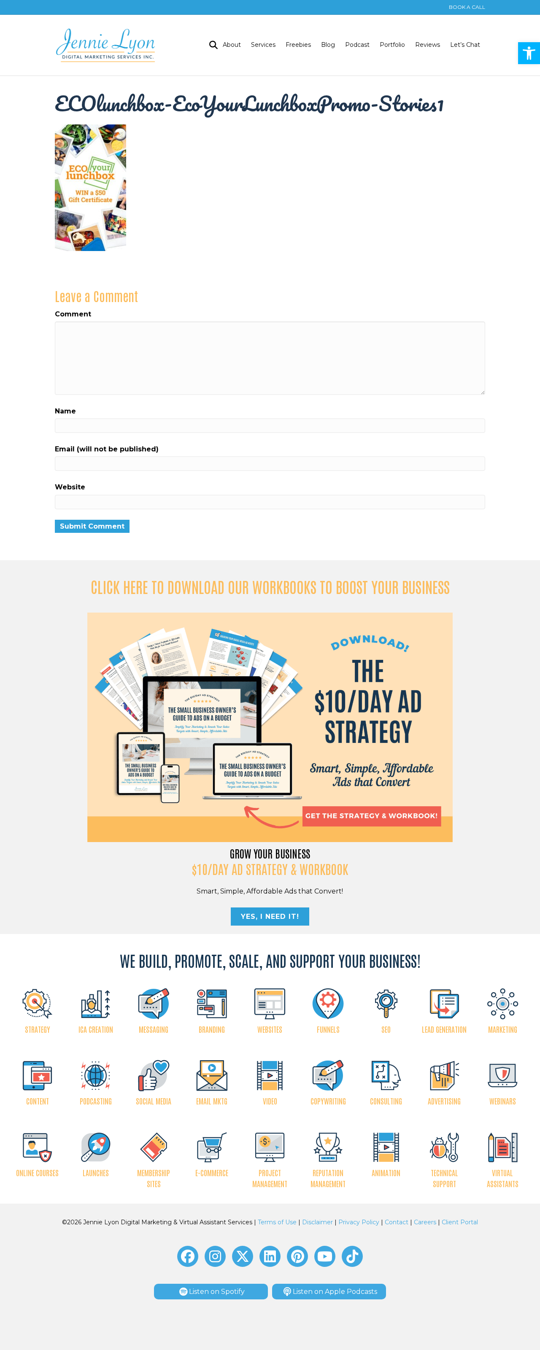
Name (65, 411)
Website (70, 487)
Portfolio (392, 45)
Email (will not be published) (107, 449)
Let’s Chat (465, 45)
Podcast (357, 45)
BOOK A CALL (467, 7)
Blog (328, 45)
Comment (73, 314)
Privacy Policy (358, 1222)
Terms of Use (277, 1222)
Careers (425, 1222)
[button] (529, 53)
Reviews (427, 45)
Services (263, 45)
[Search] (211, 45)
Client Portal (460, 1222)
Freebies (298, 45)
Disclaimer (317, 1222)
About (232, 45)
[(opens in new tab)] (270, 727)
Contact (396, 1222)
